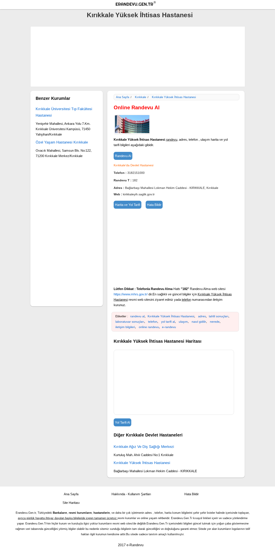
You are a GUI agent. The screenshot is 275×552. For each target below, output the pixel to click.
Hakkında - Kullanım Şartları (131, 494)
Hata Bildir (154, 205)
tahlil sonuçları (218, 316)
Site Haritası (71, 502)
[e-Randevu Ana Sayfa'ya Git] (140, 4)
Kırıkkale (140, 97)
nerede (215, 321)
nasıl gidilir (199, 321)
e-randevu (169, 327)
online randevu (149, 327)
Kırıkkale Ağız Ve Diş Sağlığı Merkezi (144, 447)
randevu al (137, 316)
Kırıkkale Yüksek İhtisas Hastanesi (140, 15)
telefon (152, 321)
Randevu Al (123, 156)
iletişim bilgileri (125, 327)
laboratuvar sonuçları (129, 321)
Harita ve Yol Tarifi (127, 205)
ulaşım (183, 321)
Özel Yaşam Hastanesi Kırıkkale (62, 142)
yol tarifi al (168, 321)
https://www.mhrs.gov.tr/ (131, 294)
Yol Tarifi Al (122, 422)
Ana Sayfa (122, 97)
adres (202, 316)
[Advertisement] (138, 56)
